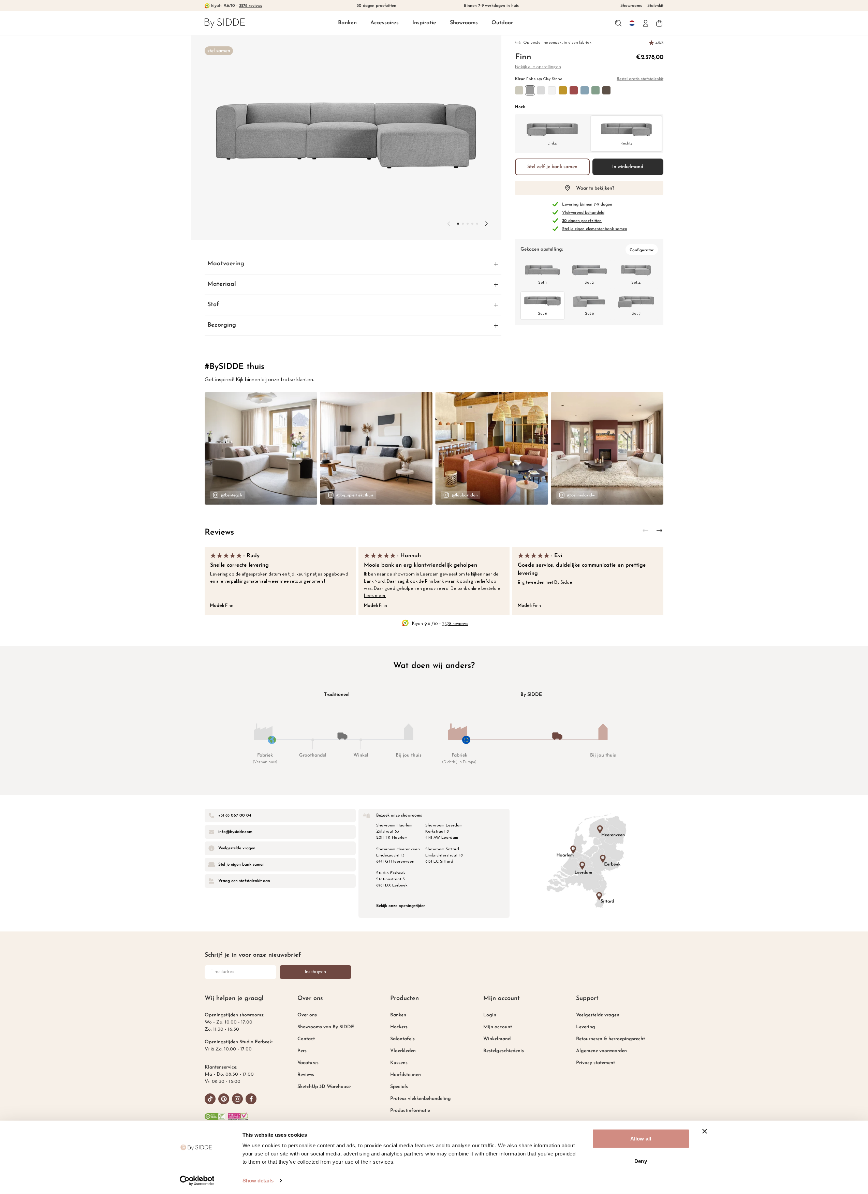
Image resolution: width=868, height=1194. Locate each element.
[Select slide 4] (477, 224)
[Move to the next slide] (486, 224)
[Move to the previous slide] (449, 224)
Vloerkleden (403, 1051)
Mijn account (497, 1027)
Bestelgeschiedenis (503, 1051)
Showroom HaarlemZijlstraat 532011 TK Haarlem (394, 831)
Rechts (626, 143)
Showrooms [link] (631, 6)
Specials (399, 1086)
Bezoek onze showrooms (399, 816)
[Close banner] (704, 1131)
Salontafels (402, 1039)
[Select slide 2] (468, 224)
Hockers (399, 1027)
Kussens (399, 1062)
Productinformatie (410, 1110)
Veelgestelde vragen (597, 1015)
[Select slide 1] (463, 224)
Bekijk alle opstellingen (538, 67)
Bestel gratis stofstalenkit (640, 79)
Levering (585, 1027)
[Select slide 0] (458, 224)
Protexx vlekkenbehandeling (420, 1098)
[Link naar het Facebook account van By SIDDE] (251, 1098)
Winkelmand (497, 1039)
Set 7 (636, 313)
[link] (225, 23)
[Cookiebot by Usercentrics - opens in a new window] (197, 1181)
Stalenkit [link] (655, 6)
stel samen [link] (218, 51)
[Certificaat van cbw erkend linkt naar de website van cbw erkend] (215, 1117)
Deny (640, 1161)
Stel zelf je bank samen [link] (552, 166)
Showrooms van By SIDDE (325, 1027)
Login (489, 1015)
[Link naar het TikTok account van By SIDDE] (210, 1098)
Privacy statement (595, 1062)
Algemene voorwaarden (601, 1051)
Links (552, 143)
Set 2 (589, 282)
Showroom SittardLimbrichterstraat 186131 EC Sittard (443, 855)
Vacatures (308, 1062)
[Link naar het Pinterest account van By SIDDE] (223, 1098)
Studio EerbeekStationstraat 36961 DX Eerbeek (392, 879)
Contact (306, 1039)
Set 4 (636, 282)
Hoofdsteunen (405, 1074)
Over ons (307, 1015)
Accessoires (384, 23)
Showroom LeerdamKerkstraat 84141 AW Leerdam (443, 831)
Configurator (642, 250)
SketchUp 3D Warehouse (324, 1086)
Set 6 (589, 313)
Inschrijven (315, 972)
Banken (347, 23)
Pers (302, 1051)
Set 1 (542, 282)
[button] (347, 23)
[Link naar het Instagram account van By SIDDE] (237, 1098)
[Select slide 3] (472, 224)
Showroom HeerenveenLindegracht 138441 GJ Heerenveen (398, 855)
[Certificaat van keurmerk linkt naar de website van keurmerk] (238, 1117)
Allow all (640, 1138)
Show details (258, 1180)
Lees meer (375, 596)
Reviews (219, 532)
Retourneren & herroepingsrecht (610, 1039)
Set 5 (542, 313)
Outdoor (502, 23)
